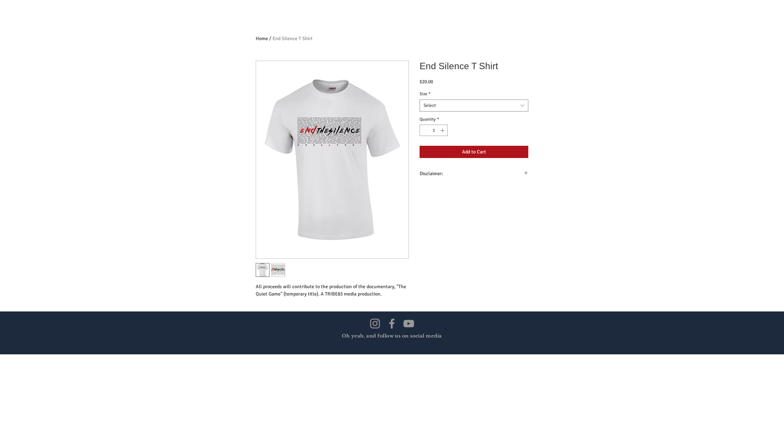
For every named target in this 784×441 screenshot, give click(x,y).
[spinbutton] (433, 130)
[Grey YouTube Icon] (408, 323)
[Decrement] (424, 130)
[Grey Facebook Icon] (391, 323)
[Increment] (443, 130)
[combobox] (474, 105)
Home (262, 39)
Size (425, 93)
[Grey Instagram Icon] (375, 323)
